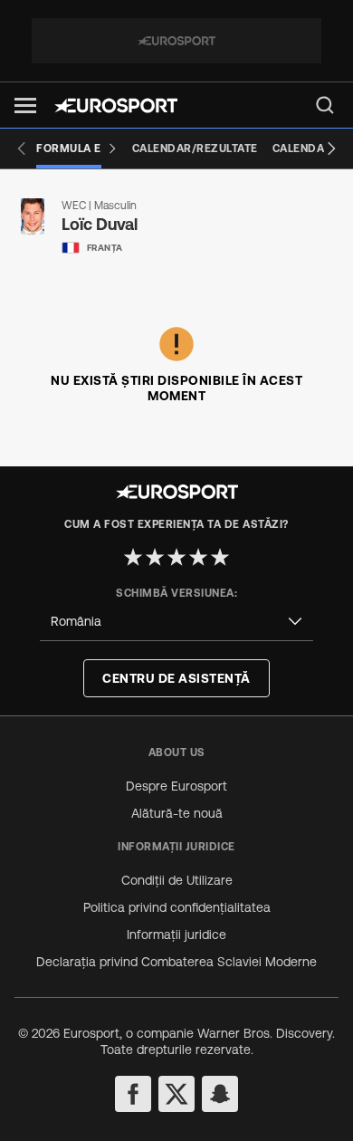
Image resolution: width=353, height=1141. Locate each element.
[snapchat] (220, 1094)
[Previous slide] (21, 148)
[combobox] (176, 621)
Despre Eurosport (176, 786)
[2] (155, 557)
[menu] (325, 105)
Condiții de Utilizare (177, 880)
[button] (25, 105)
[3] (176, 557)
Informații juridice (176, 934)
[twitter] (176, 1094)
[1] (133, 557)
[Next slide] (331, 148)
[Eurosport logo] (115, 105)
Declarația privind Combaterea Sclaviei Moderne (176, 961)
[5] (220, 557)
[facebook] (133, 1094)
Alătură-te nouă (177, 813)
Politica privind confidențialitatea (177, 907)
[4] (198, 557)
